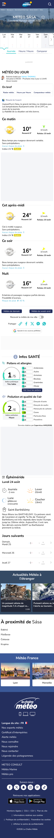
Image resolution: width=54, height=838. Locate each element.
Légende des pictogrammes (17, 755)
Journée (11, 51)
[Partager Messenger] (38, 324)
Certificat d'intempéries (14, 732)
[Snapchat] (23, 787)
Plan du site (42, 811)
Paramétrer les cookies (41, 820)
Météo (3, 10)
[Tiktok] (44, 787)
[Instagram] (30, 787)
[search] (49, 4)
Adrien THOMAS (28, 76)
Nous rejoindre (10, 746)
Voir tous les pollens (32, 390)
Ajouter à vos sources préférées (29, 331)
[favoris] (43, 17)
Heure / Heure (26, 51)
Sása (41, 10)
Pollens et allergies (19, 363)
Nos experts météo (12, 727)
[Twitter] (16, 787)
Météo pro (7, 774)
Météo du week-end (41, 311)
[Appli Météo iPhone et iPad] (17, 801)
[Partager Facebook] (26, 324)
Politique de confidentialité (17, 819)
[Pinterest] (37, 787)
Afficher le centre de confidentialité (28, 824)
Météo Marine (9, 769)
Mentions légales (14, 811)
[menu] (4, 4)
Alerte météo (9, 737)
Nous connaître (10, 741)
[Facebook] (9, 787)
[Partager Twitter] (32, 324)
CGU (26, 811)
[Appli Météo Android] (37, 801)
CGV (32, 811)
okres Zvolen (34, 10)
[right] (51, 39)
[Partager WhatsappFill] (44, 324)
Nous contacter (10, 751)
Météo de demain (12, 311)
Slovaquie (10, 10)
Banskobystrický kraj (21, 10)
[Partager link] (20, 324)
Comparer (42, 51)
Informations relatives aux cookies (28, 815)
